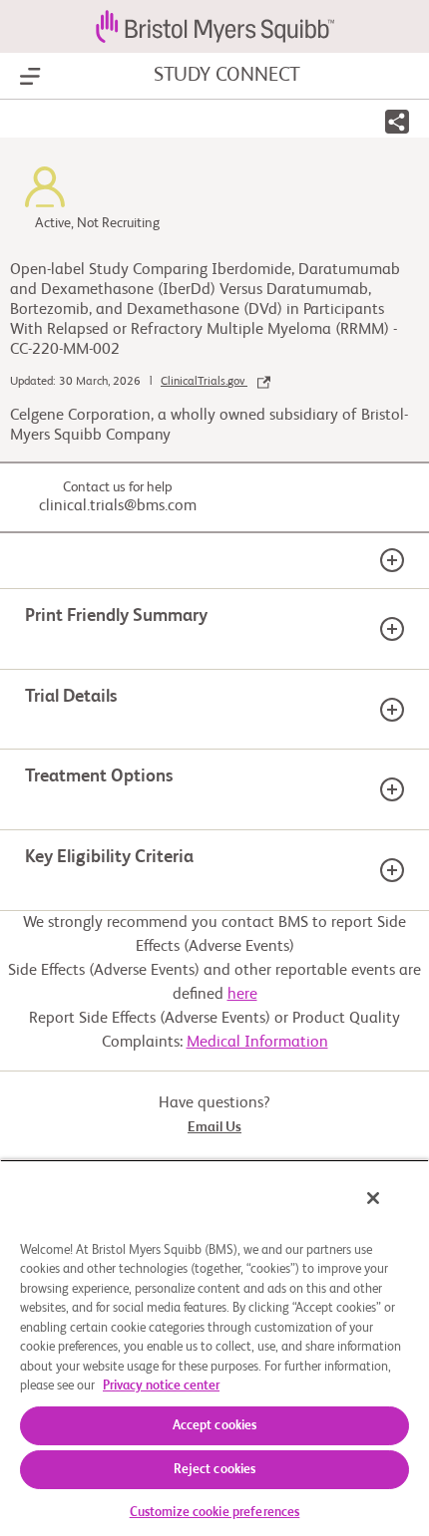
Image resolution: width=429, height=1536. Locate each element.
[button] (397, 126)
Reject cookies (215, 1469)
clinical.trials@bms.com (118, 506)
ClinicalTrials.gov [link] (204, 382)
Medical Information (257, 1043)
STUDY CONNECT (227, 76)
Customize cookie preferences (215, 1512)
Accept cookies (215, 1425)
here (242, 995)
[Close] (373, 1198)
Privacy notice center (161, 1386)
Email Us (214, 1127)
